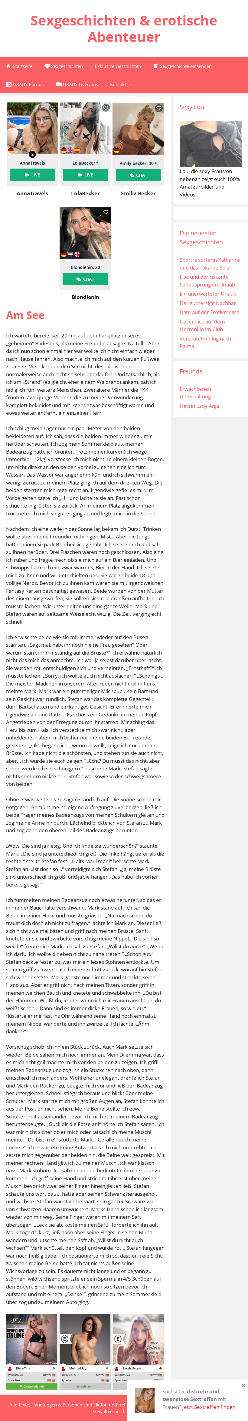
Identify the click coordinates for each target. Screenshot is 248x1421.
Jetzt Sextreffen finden (209, 1406)
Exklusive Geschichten (118, 66)
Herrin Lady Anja (199, 405)
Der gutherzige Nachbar (208, 303)
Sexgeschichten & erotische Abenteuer (124, 28)
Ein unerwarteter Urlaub (208, 293)
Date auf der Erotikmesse (210, 312)
